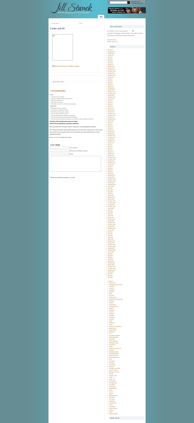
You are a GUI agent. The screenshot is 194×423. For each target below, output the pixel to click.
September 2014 (111, 75)
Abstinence (111, 286)
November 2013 (111, 93)
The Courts (111, 399)
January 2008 (111, 221)
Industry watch (112, 330)
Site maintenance (113, 383)
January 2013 (111, 111)
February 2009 (111, 197)
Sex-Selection (112, 381)
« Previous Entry (55, 23)
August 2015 (111, 55)
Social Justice (112, 386)
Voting (110, 412)
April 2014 (110, 84)
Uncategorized (112, 403)
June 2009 (110, 190)
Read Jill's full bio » (112, 39)
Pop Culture (112, 361)
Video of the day (113, 408)
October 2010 (111, 161)
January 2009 (111, 199)
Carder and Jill (57, 28)
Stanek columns (113, 388)
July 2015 (110, 57)
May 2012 (110, 126)
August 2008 (111, 208)
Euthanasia (111, 310)
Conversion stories (113, 306)
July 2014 (110, 79)
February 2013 (111, 110)
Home (80, 23)
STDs (110, 390)
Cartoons (111, 302)
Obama (111, 346)
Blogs (110, 293)
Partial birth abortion (114, 353)
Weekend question (113, 414)
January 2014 (111, 90)
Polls (110, 359)
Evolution (111, 312)
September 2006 (111, 250)
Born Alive (111, 295)
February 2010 (111, 175)
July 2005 (110, 273)
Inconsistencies (112, 328)
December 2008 (111, 201)
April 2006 (110, 259)
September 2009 (111, 184)
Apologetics (112, 290)
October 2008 (111, 204)
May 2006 (110, 257)
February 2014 (111, 88)
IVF (110, 333)
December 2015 (111, 51)
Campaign (111, 301)
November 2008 (111, 202)
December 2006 (111, 244)
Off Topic (111, 350)
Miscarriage (112, 339)
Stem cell (111, 392)
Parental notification (114, 352)
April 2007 (110, 237)
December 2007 (111, 222)
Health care (111, 322)
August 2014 (111, 77)
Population (111, 363)
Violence (111, 410)
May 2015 (110, 60)
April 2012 (110, 128)
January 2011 (111, 155)
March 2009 (111, 195)
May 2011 (110, 148)
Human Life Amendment (115, 326)
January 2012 (111, 133)
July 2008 (110, 210)
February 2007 (111, 241)
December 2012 (111, 113)
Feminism (111, 313)
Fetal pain (111, 315)
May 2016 (110, 50)
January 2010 (111, 177)
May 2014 (110, 82)
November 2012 (111, 115)
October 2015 (111, 53)
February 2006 (111, 263)
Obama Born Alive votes (115, 348)
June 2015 (110, 59)
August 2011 (111, 142)
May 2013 (110, 104)
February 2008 (111, 219)
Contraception (112, 304)
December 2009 (111, 179)
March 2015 (111, 64)
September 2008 (111, 206)
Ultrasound (111, 401)
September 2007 (111, 228)
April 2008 (110, 215)
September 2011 (111, 141)
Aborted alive (112, 282)
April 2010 (110, 172)
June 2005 (110, 275)
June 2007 (110, 233)
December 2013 (111, 91)
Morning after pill (113, 341)
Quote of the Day (113, 370)
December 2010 (111, 157)
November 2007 (111, 224)
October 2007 (111, 226)
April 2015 (110, 62)
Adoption (111, 288)
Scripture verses (113, 375)
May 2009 (110, 192)
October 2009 (111, 182)
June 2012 (110, 124)
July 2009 (110, 188)
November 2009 (111, 181)
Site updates (112, 384)
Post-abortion (112, 364)
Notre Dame (112, 344)
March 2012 (111, 130)
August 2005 (111, 272)
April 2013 (110, 106)
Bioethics (111, 292)
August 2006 (111, 252)
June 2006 (110, 255)
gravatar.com (56, 137)
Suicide (111, 393)
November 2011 (111, 137)
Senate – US (112, 379)
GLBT (110, 321)
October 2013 (111, 95)
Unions (111, 404)
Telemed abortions (113, 395)
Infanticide (111, 332)
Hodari (110, 324)
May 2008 (110, 213)
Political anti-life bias (114, 357)
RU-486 (111, 373)
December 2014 (111, 70)
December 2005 (111, 266)
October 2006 (111, 248)
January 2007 (111, 243)
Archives (113, 47)
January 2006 (111, 264)
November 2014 (111, 71)
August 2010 (111, 164)
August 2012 (111, 121)
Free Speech (112, 317)
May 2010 (110, 170)
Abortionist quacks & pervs (115, 284)
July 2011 (110, 144)
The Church (112, 397)
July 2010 (110, 166)
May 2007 (110, 235)
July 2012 (110, 122)
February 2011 (111, 153)
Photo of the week (113, 355)
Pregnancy (111, 366)
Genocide (111, 319)
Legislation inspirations (114, 335)
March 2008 (111, 217)
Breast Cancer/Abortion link (116, 299)
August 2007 (111, 230)
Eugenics (111, 308)
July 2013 (110, 101)
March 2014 (111, 86)
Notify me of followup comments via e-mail (63, 177)
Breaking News (113, 297)
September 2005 (111, 270)
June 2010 (110, 168)
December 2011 (111, 135)
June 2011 (110, 146)
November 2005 (111, 268)
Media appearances (113, 337)
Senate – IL (112, 377)
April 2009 (110, 193)
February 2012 (111, 131)
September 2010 (111, 162)
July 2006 (110, 253)
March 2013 (111, 108)
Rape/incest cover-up (114, 372)
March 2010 (111, 173)
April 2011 (110, 150)
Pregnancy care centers (114, 368)
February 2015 (111, 66)
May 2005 (110, 277)
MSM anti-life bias (113, 343)
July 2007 (110, 232)
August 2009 (111, 186)
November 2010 (111, 159)
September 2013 (111, 97)
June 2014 (110, 81)
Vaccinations (112, 406)
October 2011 (111, 139)
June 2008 (110, 212)
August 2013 (111, 99)
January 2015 (111, 68)
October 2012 (111, 117)
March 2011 (111, 151)
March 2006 (111, 261)
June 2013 (110, 102)
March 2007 (111, 239)
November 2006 (111, 246)
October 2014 (111, 73)
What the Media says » (112, 41)
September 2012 (111, 119)
